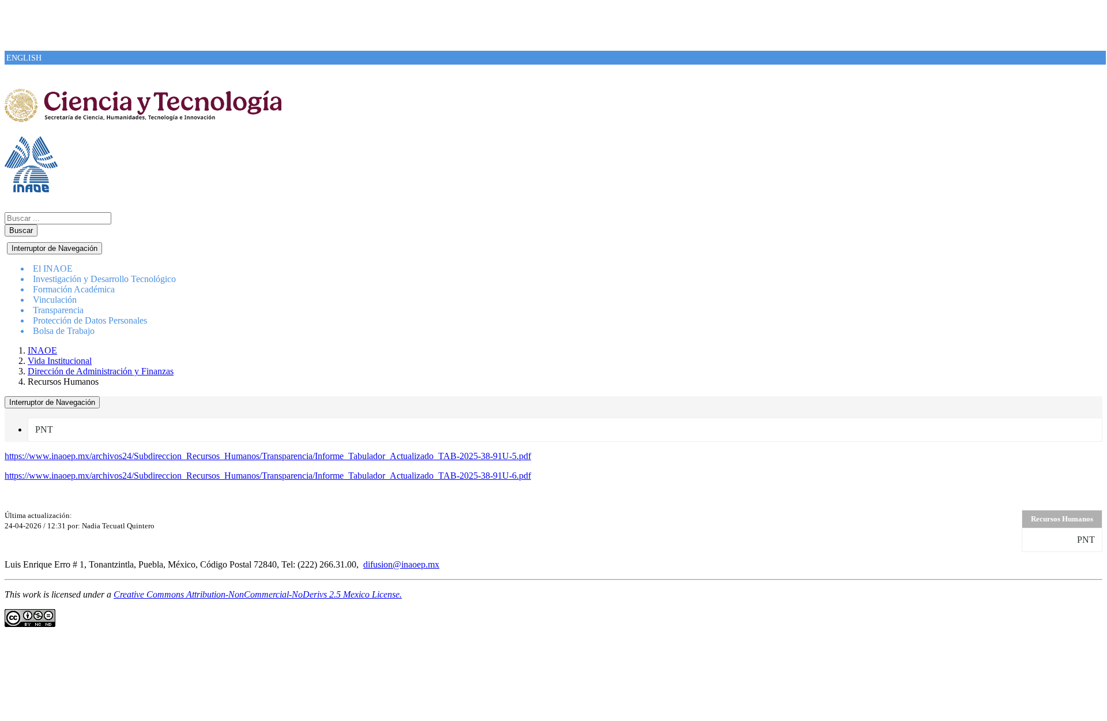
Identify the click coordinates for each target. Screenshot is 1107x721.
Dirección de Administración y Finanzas (101, 371)
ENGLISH (24, 58)
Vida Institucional (60, 361)
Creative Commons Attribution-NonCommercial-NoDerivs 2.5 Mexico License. (258, 594)
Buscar (21, 230)
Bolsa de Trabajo (64, 331)
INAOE (42, 350)
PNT (44, 429)
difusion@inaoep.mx (401, 564)
